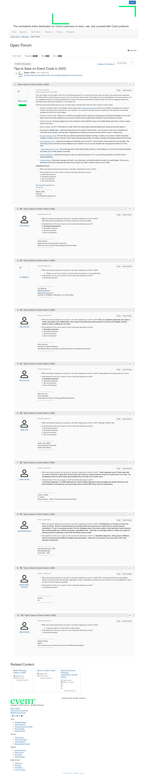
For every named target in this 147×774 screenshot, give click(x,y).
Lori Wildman (24, 277)
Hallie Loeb (24, 430)
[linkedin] (17, 716)
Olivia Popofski (24, 632)
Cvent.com (18, 763)
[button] (23, 32)
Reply (118, 90)
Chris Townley (24, 225)
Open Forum (19, 752)
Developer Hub (20, 731)
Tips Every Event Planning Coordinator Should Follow (69, 673)
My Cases (18, 754)
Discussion (25, 36)
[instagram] (20, 716)
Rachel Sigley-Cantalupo (24, 586)
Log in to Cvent (20, 770)
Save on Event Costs (46, 670)
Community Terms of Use (19, 710)
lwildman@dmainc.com (45, 293)
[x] (15, 716)
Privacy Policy (15, 708)
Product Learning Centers (23, 726)
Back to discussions (23, 64)
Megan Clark (20, 676)
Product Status (20, 757)
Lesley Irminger (24, 479)
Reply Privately (127, 90)
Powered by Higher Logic (73, 773)
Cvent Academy (20, 724)
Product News (19, 729)
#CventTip (39, 187)
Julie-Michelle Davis (24, 531)
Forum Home (15, 36)
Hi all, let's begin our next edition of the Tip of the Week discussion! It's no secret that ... (53, 75)
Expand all (101, 64)
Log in (132, 2)
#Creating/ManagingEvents (45, 185)
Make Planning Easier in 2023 (19, 671)
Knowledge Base (20, 722)
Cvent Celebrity (20, 742)
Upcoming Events (21, 739)
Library (57, 56)
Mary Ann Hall (24, 380)
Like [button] (129, 84)
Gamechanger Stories (22, 744)
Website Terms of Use (18, 713)
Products (18, 765)
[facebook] (13, 716)
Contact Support (20, 750)
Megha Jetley (22, 101)
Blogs (45, 56)
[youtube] (22, 716)
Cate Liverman (24, 326)
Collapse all (110, 64)
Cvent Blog (18, 767)
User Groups (19, 737)
